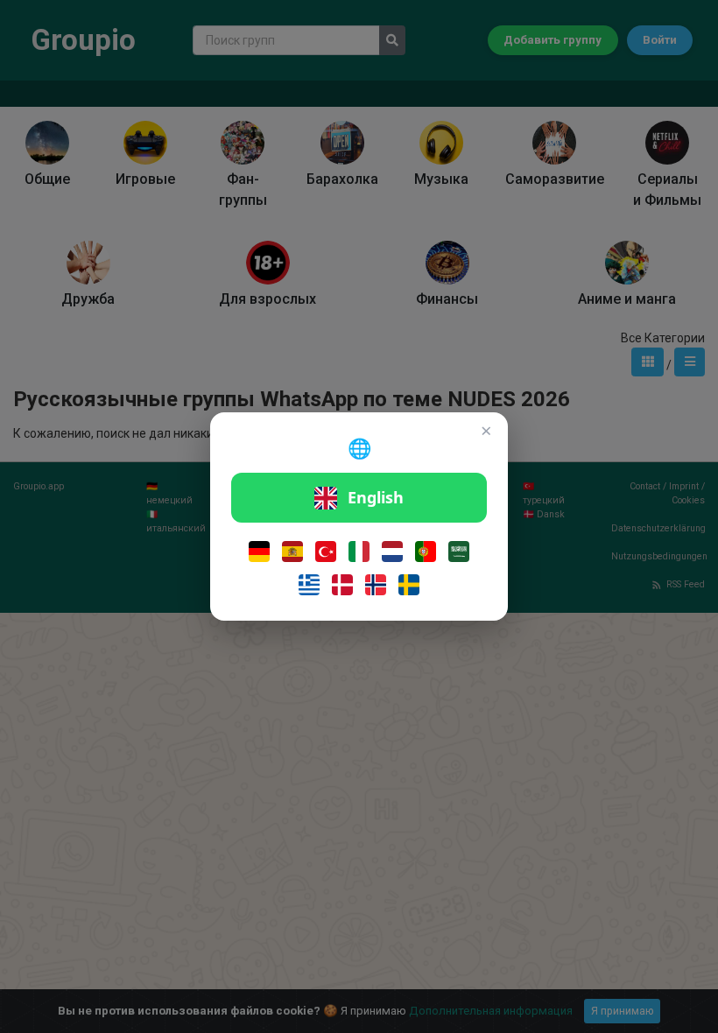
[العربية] (459, 551)
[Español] (292, 551)
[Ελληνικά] (309, 585)
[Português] (425, 551)
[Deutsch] (259, 551)
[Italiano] (359, 551)
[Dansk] (342, 585)
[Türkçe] (326, 551)
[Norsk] (376, 585)
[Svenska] (409, 585)
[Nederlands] (392, 551)
